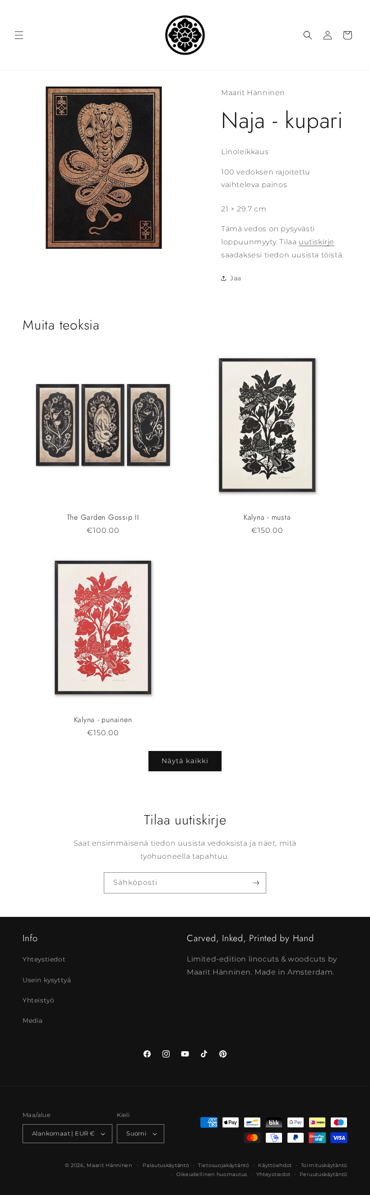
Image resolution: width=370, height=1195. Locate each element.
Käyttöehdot (275, 1165)
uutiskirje (316, 242)
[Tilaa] (256, 882)
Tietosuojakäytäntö (224, 1165)
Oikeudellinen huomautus (211, 1174)
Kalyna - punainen (103, 719)
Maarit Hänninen (109, 1165)
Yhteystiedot (44, 959)
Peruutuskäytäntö (323, 1174)
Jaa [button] (235, 278)
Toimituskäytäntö (324, 1165)
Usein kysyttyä (47, 980)
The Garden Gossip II (103, 517)
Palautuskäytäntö (166, 1165)
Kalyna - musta (267, 517)
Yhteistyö (38, 1000)
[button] (19, 35)
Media (33, 1020)
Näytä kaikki (185, 760)
